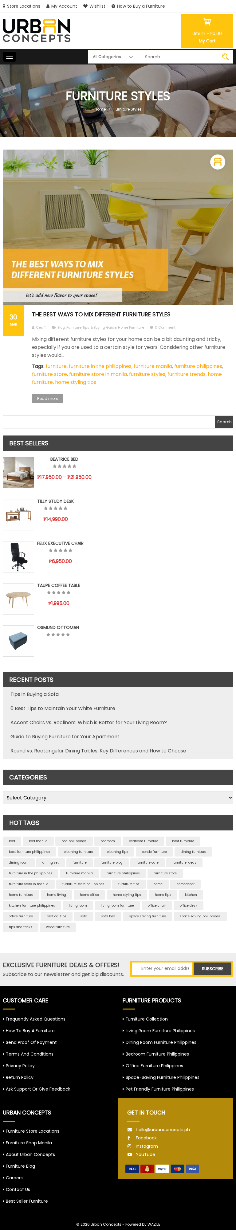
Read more (47, 398)
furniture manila (153, 366)
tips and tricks (20, 927)
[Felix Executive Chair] (18, 556)
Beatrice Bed (64, 459)
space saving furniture (147, 916)
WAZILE (154, 1224)
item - (207, 33)
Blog (61, 327)
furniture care (147, 862)
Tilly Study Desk (55, 501)
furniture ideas (184, 862)
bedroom (107, 841)
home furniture (21, 894)
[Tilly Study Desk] (18, 514)
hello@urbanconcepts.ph (163, 1130)
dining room (19, 862)
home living (56, 894)
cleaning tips (117, 851)
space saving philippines (200, 916)
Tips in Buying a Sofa (34, 694)
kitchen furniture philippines (32, 905)
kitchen (191, 894)
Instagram (147, 1146)
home (158, 884)
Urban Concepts (106, 1224)
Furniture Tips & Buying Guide (91, 327)
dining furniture (193, 851)
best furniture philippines (29, 851)
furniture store (49, 374)
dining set (50, 862)
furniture (56, 366)
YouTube (145, 1154)
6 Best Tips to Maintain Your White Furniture (62, 708)
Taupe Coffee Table (58, 585)
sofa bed (108, 916)
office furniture (21, 916)
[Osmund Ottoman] (18, 641)
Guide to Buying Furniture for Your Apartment (65, 736)
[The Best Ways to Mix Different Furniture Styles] (118, 227)
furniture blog (111, 862)
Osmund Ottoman (58, 627)
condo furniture (154, 851)
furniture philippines (198, 366)
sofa (83, 916)
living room (78, 905)
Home (100, 109)
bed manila (38, 841)
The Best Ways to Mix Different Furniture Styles (101, 314)
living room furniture (117, 905)
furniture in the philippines (100, 366)
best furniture (183, 841)
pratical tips (56, 916)
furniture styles (147, 374)
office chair (157, 905)
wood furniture (58, 927)
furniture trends (186, 374)
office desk (188, 905)
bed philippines (74, 841)
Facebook (146, 1138)
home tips (163, 894)
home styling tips (75, 382)
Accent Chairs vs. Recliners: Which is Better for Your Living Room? (88, 722)
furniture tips (129, 884)
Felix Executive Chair (60, 543)
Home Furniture (131, 327)
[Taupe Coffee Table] (18, 599)
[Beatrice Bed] (18, 472)
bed (12, 841)
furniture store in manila (98, 374)
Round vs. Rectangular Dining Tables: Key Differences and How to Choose (98, 750)
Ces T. (41, 327)
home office (89, 894)
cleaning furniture (78, 851)
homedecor (185, 884)
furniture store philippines (83, 884)
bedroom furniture (143, 841)
